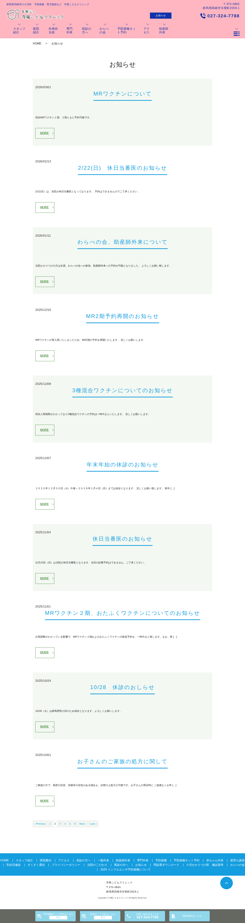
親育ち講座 (237, 860)
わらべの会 (237, 864)
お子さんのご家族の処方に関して (122, 761)
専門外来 (143, 860)
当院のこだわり (97, 864)
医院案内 (45, 860)
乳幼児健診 (13, 864)
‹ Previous (40, 823)
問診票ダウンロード (166, 864)
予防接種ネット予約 (58, 914)
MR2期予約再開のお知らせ (122, 316)
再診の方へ (121, 864)
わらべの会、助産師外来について (122, 242)
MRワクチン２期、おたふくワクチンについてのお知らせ (122, 613)
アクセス (64, 860)
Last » (93, 823)
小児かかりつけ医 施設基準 (204, 864)
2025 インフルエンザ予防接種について (125, 869)
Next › (82, 823)
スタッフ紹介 (24, 860)
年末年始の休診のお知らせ (123, 465)
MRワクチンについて (122, 94)
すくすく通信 (36, 864)
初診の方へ (83, 860)
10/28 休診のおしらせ (122, 687)
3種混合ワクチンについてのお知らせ (122, 390)
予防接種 (161, 860)
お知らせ (161, 15)
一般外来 (103, 860)
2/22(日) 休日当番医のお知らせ (122, 168)
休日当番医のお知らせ (122, 539)
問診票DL (192, 916)
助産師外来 (123, 860)
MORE (44, 133)
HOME (37, 43)
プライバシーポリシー (66, 864)
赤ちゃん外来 (214, 860)
